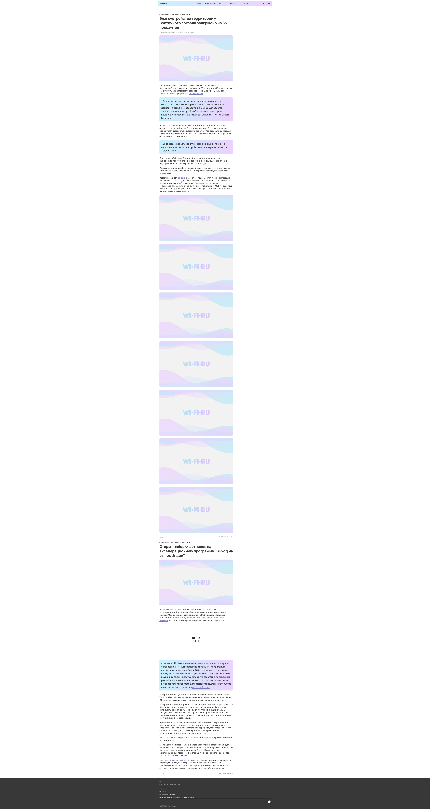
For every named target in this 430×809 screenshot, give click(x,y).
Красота (222, 3)
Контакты (162, 791)
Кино (199, 3)
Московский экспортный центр (174, 760)
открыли (182, 177)
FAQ (160, 782)
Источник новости (226, 537)
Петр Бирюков (196, 93)
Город (231, 3)
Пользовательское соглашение (169, 785)
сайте (208, 737)
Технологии (209, 3)
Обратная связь (164, 788)
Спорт (245, 3)
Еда (238, 3)
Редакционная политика (167, 794)
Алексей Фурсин (201, 687)
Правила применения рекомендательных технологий (176, 797)
